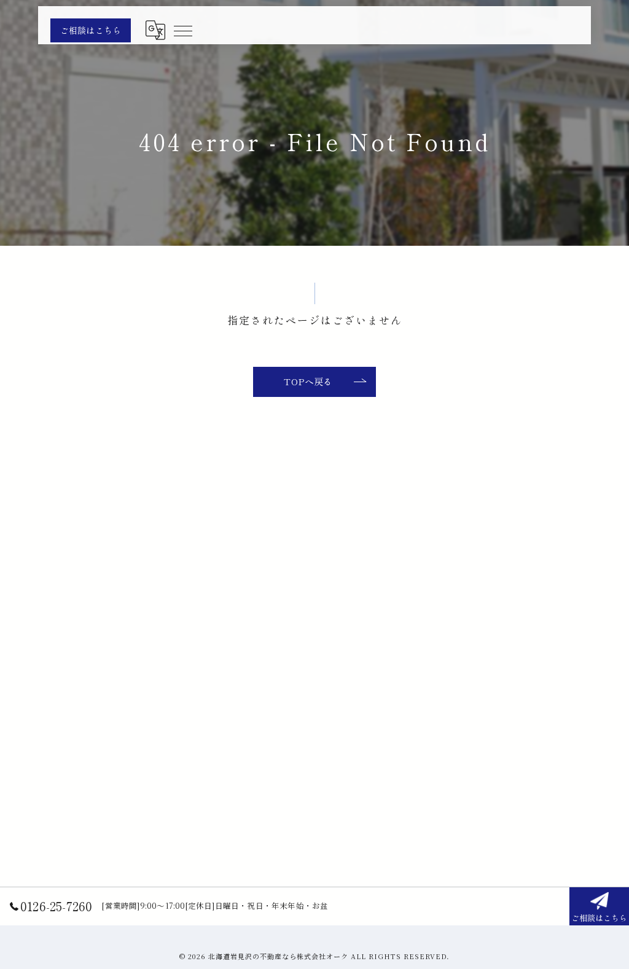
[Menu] (182, 30)
